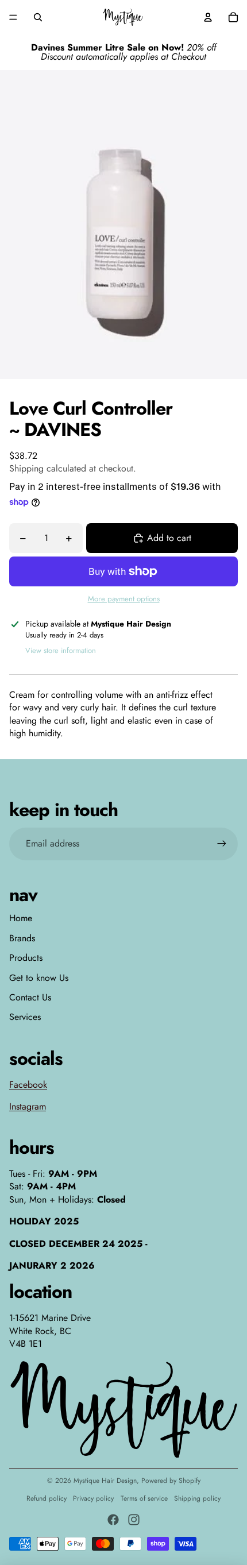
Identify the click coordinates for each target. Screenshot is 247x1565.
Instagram (27, 1106)
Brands (22, 938)
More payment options (124, 599)
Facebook (28, 1084)
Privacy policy (93, 1498)
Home (20, 918)
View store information (60, 650)
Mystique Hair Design (105, 1480)
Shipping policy (197, 1498)
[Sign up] (222, 844)
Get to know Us (38, 977)
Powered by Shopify (170, 1480)
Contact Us (30, 997)
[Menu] (13, 17)
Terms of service (144, 1498)
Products (26, 957)
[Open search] (38, 17)
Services (25, 1016)
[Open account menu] (208, 17)
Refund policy (46, 1498)
